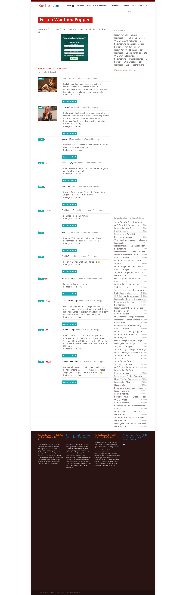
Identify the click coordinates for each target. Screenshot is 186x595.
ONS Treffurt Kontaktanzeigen (130, 367)
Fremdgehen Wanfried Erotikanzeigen (130, 229)
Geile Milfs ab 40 (59, 592)
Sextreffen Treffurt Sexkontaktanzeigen (130, 362)
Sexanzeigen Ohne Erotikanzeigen (53, 68)
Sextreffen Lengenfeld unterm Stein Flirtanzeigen (130, 274)
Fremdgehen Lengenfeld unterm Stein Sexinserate (130, 285)
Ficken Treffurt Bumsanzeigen (130, 379)
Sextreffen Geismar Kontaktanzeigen (130, 312)
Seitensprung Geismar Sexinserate (130, 303)
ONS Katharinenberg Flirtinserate (130, 316)
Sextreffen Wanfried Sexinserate (130, 222)
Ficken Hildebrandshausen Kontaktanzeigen (130, 256)
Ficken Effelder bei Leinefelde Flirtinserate (130, 413)
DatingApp (70, 5)
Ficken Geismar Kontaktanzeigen (130, 308)
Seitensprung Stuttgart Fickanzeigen (130, 59)
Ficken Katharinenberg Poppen (130, 331)
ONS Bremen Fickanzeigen (126, 56)
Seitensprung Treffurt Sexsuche (130, 376)
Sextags (125, 5)
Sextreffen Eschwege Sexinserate (130, 357)
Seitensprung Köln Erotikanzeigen (129, 44)
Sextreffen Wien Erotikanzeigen (128, 62)
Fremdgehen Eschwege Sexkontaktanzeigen (130, 345)
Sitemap (78, 592)
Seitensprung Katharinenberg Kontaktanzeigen (130, 327)
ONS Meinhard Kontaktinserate (130, 401)
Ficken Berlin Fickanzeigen (125, 35)
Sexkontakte (115, 5)
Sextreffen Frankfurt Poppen (127, 47)
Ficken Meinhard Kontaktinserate (130, 392)
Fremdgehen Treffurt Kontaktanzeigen (130, 371)
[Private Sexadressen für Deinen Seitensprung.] (49, 6)
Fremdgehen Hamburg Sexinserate (129, 38)
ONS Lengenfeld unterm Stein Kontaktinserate (130, 279)
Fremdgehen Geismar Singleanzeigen (130, 299)
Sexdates (80, 5)
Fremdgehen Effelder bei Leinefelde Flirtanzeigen (130, 425)
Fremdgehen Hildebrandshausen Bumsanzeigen (130, 244)
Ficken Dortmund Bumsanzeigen (128, 50)
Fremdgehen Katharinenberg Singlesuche (130, 321)
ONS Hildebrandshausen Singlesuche (130, 240)
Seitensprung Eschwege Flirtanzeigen (130, 349)
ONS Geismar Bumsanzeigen (130, 296)
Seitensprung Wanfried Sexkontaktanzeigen (130, 235)
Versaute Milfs (70, 592)
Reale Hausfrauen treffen (97, 5)
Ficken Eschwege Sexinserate (130, 352)
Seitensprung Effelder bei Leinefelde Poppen (130, 407)
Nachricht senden (69, 101)
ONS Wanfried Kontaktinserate (130, 225)
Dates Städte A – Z (139, 5)
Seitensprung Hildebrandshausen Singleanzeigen (130, 250)
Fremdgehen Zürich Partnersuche (129, 65)
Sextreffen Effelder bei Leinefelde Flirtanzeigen (130, 419)
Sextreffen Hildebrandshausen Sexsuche (130, 262)
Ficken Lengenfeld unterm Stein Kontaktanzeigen (130, 268)
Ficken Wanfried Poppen (87, 78)
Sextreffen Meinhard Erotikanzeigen (130, 396)
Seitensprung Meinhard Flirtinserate (130, 388)
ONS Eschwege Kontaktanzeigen (130, 340)
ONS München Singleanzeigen (127, 41)
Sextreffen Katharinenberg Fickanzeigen (130, 336)
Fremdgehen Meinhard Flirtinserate (130, 383)
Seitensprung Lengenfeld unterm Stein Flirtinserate (130, 291)
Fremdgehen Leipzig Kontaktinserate (130, 53)
